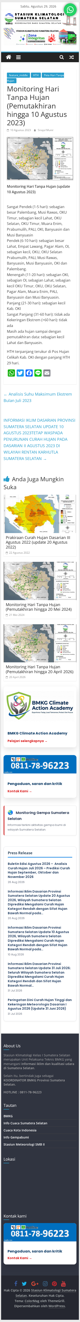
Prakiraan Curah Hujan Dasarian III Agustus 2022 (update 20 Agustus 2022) (38, 542)
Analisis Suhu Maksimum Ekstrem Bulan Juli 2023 (38, 397)
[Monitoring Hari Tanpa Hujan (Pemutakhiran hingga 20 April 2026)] (40, 643)
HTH (36, 75)
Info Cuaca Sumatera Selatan (25, 1123)
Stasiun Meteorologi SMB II (24, 1144)
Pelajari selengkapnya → (28, 741)
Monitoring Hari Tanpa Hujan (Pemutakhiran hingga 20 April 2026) (39, 669)
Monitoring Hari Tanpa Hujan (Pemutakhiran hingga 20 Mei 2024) (39, 607)
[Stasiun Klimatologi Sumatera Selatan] (9, 57)
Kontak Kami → (20, 791)
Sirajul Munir (46, 130)
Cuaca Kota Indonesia (20, 1130)
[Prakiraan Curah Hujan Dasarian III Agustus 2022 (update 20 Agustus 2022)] (40, 514)
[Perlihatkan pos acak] (71, 57)
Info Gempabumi (16, 1137)
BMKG (8, 1116)
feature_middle (18, 75)
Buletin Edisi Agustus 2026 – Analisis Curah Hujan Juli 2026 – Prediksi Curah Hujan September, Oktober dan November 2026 (39, 870)
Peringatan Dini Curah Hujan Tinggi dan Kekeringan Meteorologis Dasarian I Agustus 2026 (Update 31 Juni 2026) (40, 1004)
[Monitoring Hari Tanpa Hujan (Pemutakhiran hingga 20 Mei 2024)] (40, 581)
